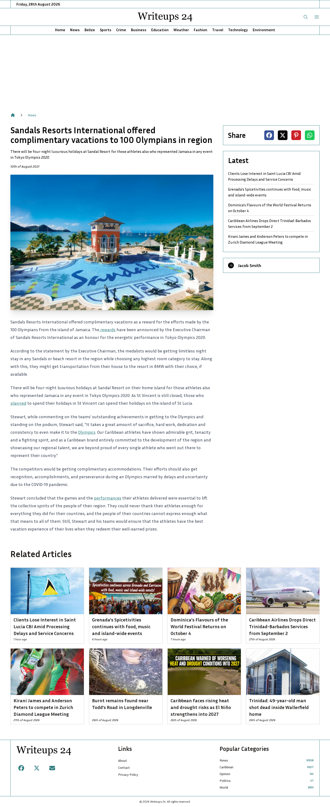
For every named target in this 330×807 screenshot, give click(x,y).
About (122, 760)
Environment (264, 29)
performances (107, 498)
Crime (121, 29)
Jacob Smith (249, 265)
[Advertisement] (165, 71)
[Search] (305, 17)
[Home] (12, 115)
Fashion (200, 29)
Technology (238, 29)
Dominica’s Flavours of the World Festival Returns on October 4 (269, 207)
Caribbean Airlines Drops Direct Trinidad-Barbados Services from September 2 (269, 223)
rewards (107, 329)
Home (60, 29)
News (75, 29)
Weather (181, 29)
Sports (105, 29)
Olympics (86, 432)
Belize (90, 29)
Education (160, 29)
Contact (124, 767)
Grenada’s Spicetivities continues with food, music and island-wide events (269, 192)
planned (18, 403)
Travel (217, 29)
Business (138, 29)
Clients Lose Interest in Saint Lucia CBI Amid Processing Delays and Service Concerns (264, 176)
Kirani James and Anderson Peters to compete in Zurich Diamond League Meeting (268, 239)
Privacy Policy (128, 774)
